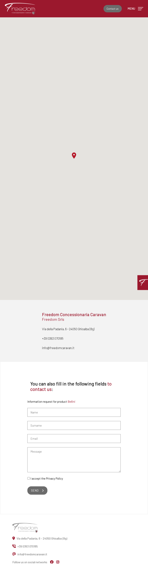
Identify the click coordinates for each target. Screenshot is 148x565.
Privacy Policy (54, 478)
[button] (142, 282)
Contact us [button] (113, 8)
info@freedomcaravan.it (58, 348)
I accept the (46, 478)
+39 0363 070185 (52, 338)
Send (35, 490)
